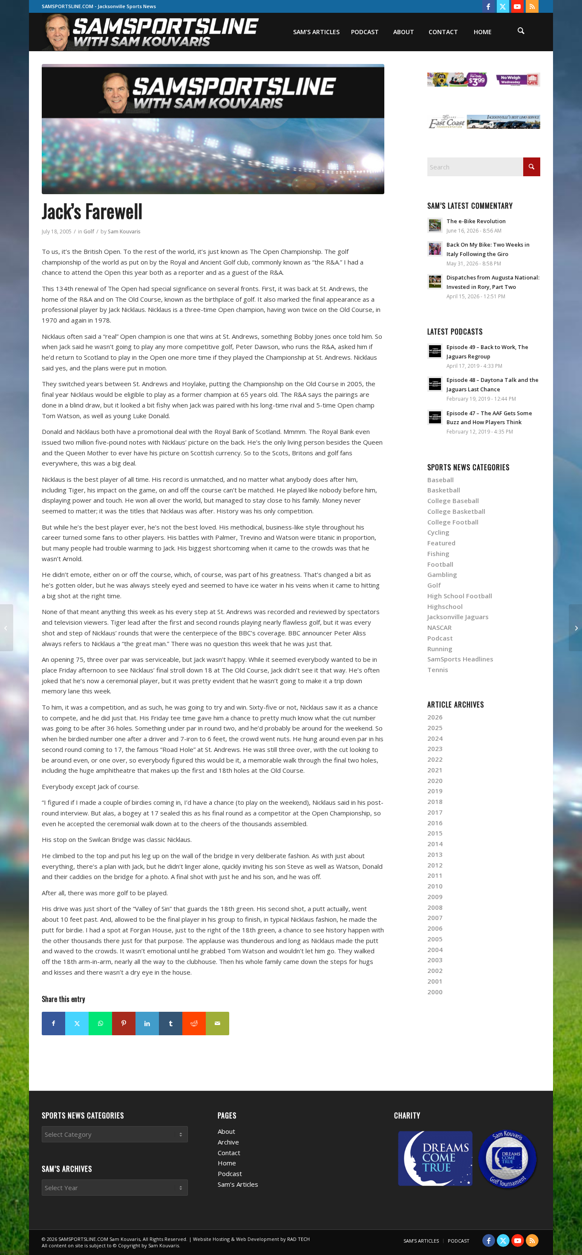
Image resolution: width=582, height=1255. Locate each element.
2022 (435, 759)
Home (227, 1163)
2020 (435, 780)
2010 (435, 886)
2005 (435, 939)
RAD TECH (298, 1239)
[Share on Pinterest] (123, 1023)
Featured (441, 543)
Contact (229, 1152)
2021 (435, 770)
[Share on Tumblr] (170, 1023)
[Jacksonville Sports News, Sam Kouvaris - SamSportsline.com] (213, 129)
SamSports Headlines (460, 659)
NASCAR (439, 627)
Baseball (440, 479)
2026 (435, 717)
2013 (435, 854)
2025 (435, 727)
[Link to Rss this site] (532, 6)
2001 (435, 981)
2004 (435, 949)
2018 (435, 801)
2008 (435, 907)
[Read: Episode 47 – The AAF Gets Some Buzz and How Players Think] (435, 417)
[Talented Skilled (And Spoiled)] (6, 627)
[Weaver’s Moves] (575, 627)
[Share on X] (77, 1023)
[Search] (521, 32)
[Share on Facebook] (53, 1023)
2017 (435, 812)
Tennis (437, 669)
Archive (228, 1142)
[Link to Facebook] (488, 6)
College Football (452, 522)
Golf (89, 231)
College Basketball (456, 511)
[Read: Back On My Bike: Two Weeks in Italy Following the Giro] (435, 248)
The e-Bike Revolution (476, 221)
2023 (435, 748)
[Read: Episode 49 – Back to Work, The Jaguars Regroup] (435, 351)
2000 (435, 991)
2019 (435, 790)
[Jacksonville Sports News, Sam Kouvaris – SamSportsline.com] (151, 32)
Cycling (438, 532)
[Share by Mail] (217, 1023)
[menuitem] (316, 32)
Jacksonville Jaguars (458, 616)
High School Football (459, 595)
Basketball (443, 490)
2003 (435, 959)
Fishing (438, 553)
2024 (435, 738)
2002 (435, 970)
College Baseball (453, 500)
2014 (435, 843)
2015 (435, 833)
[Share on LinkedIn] (147, 1023)
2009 (435, 896)
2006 (435, 928)
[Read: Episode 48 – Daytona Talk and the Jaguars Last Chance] (435, 384)
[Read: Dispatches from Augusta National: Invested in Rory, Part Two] (435, 281)
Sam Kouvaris (124, 231)
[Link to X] (503, 6)
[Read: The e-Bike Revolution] (435, 225)
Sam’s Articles (238, 1184)
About (226, 1131)
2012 (435, 865)
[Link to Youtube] (517, 6)
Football (440, 564)
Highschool (445, 606)
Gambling (442, 574)
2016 (435, 822)
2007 (435, 917)
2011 (435, 875)
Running (439, 648)
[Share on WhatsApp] (100, 1023)
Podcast (440, 638)
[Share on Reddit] (194, 1023)
